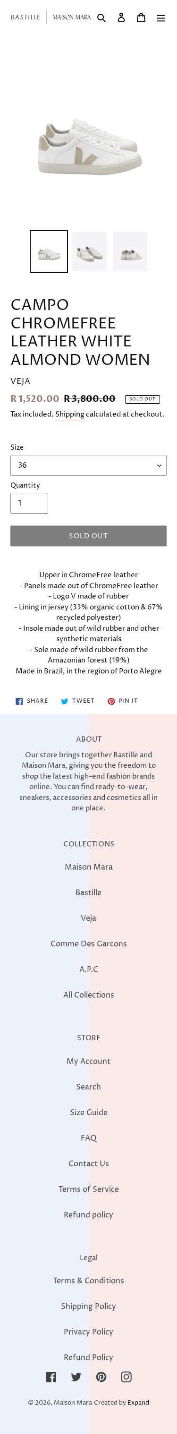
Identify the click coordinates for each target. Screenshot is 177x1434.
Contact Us (88, 1164)
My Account (88, 1061)
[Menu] (161, 17)
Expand (138, 1403)
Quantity (25, 485)
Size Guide (89, 1112)
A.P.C (88, 969)
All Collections (88, 995)
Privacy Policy (88, 1332)
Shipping (69, 414)
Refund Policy (88, 1357)
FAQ (89, 1138)
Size (17, 447)
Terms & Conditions (88, 1281)
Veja (88, 918)
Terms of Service (89, 1189)
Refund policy (88, 1215)
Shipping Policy (88, 1306)
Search (88, 1087)
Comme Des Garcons (89, 944)
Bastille (88, 893)
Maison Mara (89, 867)
